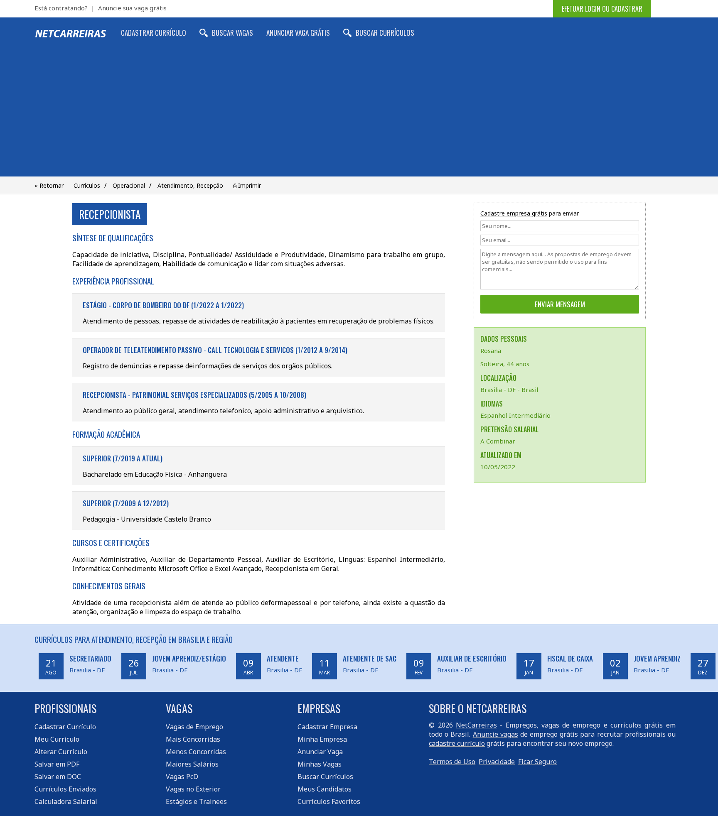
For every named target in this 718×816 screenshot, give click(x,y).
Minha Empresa (322, 739)
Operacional (129, 185)
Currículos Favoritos (329, 801)
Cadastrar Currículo (153, 32)
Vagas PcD (182, 776)
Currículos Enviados (65, 789)
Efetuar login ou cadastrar (602, 9)
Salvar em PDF (56, 764)
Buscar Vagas (232, 32)
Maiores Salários (192, 764)
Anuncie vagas (495, 734)
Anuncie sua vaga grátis (132, 8)
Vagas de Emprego (194, 726)
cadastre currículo (457, 743)
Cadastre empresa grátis (513, 213)
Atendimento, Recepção (190, 185)
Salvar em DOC (57, 776)
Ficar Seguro (537, 761)
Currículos (87, 185)
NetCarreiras (476, 725)
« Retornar (49, 185)
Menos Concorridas (196, 751)
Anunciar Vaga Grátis (298, 32)
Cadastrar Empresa (327, 726)
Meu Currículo (56, 739)
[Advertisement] (359, 114)
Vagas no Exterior (193, 789)
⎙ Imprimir (247, 185)
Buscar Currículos (385, 32)
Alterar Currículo (60, 751)
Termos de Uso (452, 761)
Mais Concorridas (193, 739)
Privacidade (497, 761)
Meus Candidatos (325, 789)
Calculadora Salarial (65, 801)
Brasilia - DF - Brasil (509, 389)
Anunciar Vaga (320, 751)
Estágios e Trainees (196, 801)
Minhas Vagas (320, 764)
